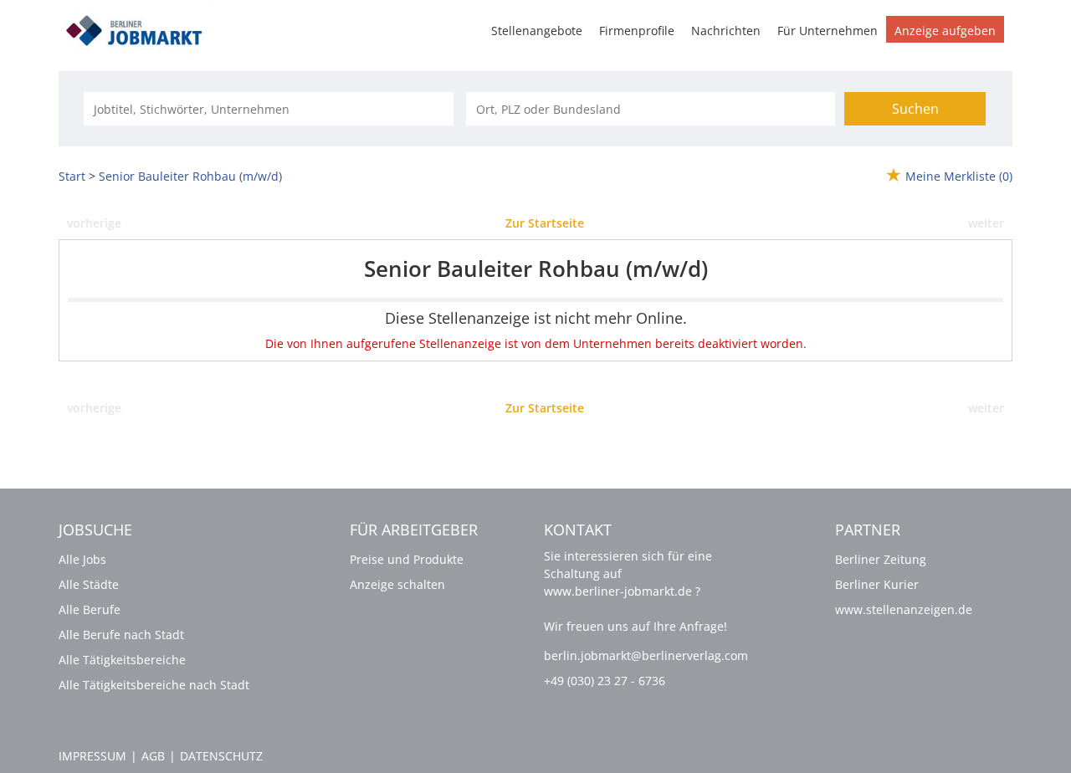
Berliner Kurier (877, 584)
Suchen (915, 109)
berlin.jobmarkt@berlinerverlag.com (646, 655)
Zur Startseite (544, 223)
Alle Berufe (89, 609)
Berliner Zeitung (880, 559)
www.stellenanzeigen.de (903, 609)
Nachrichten (726, 30)
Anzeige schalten (397, 584)
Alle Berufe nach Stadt (121, 634)
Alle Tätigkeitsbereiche (122, 660)
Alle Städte (89, 584)
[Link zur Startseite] (140, 28)
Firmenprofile (636, 30)
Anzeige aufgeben (945, 30)
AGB (153, 756)
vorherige (94, 223)
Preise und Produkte (407, 559)
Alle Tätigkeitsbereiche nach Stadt (154, 685)
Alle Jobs (82, 559)
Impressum (92, 756)
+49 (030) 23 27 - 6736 (604, 681)
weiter (986, 223)
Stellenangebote (536, 30)
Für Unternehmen (827, 30)
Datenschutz (221, 756)
